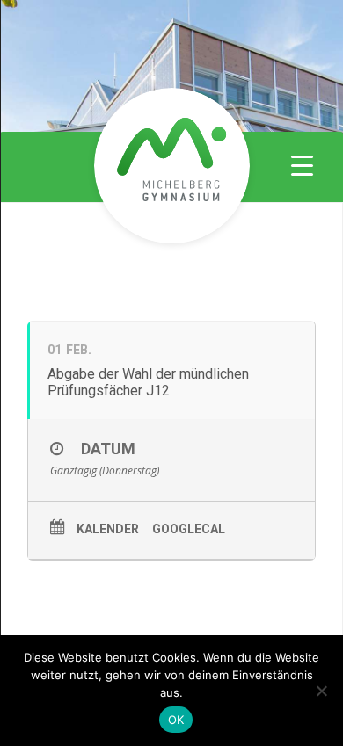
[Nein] (321, 690)
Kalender (108, 529)
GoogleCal (188, 529)
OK (176, 720)
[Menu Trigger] (302, 165)
